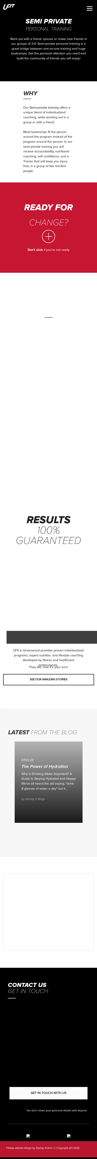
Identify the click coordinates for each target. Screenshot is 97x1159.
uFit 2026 (74, 1148)
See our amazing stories (48, 679)
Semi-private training (44, 108)
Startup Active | (44, 1148)
